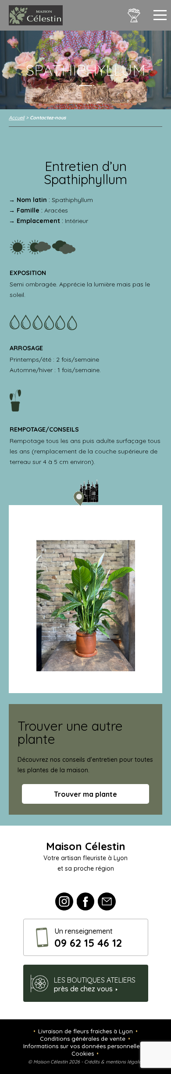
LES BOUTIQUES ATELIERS (94, 984)
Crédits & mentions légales (113, 1062)
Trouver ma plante (85, 794)
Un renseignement (88, 938)
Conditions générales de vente (82, 1038)
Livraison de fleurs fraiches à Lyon (85, 1031)
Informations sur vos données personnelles (82, 1046)
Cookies (82, 1053)
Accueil (17, 118)
